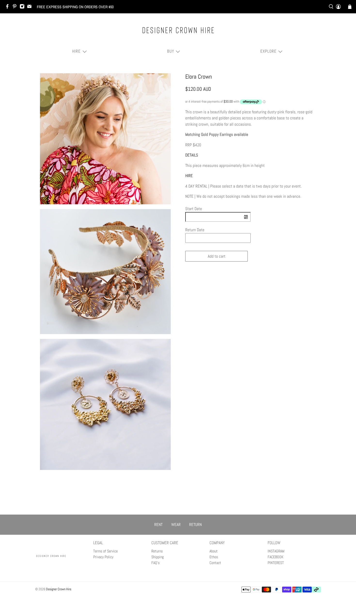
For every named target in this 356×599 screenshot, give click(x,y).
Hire (76, 51)
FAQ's (155, 562)
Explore (268, 51)
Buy (170, 51)
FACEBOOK (275, 556)
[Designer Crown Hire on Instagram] (23, 7)
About (213, 551)
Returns (157, 551)
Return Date (194, 229)
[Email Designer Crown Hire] (30, 7)
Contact (215, 562)
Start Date (193, 208)
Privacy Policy (103, 556)
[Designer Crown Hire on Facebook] (8, 7)
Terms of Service (105, 551)
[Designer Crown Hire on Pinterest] (15, 7)
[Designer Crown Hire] (178, 30)
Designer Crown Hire (58, 589)
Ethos (213, 556)
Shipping (157, 556)
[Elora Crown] (105, 138)
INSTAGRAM (276, 551)
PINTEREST (276, 562)
